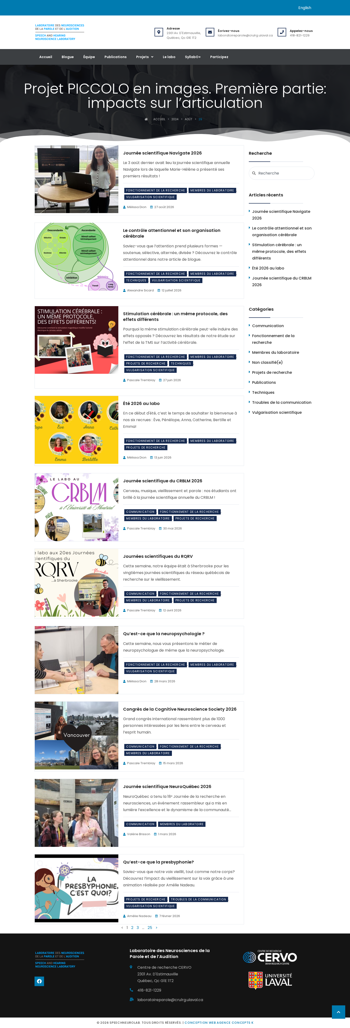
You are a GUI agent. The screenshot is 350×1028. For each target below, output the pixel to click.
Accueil (45, 57)
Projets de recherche (145, 363)
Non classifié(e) (267, 362)
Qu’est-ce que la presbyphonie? (158, 862)
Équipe (89, 57)
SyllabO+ (193, 57)
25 (150, 927)
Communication (140, 512)
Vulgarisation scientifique (150, 197)
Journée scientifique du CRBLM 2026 (162, 481)
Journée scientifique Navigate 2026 (162, 153)
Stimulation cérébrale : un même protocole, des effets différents (175, 316)
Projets (142, 57)
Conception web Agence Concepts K (219, 1022)
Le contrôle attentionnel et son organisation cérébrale (171, 233)
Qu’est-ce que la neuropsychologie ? (164, 634)
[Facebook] (39, 981)
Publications (116, 57)
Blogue (68, 57)
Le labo (169, 57)
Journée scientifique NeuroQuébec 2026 (167, 786)
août (188, 119)
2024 (175, 119)
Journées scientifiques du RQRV (158, 556)
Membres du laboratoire (212, 190)
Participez (219, 57)
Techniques (136, 280)
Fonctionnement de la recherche (155, 190)
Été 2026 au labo (141, 403)
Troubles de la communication (198, 899)
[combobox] (282, 173)
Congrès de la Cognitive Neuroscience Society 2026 (180, 709)
